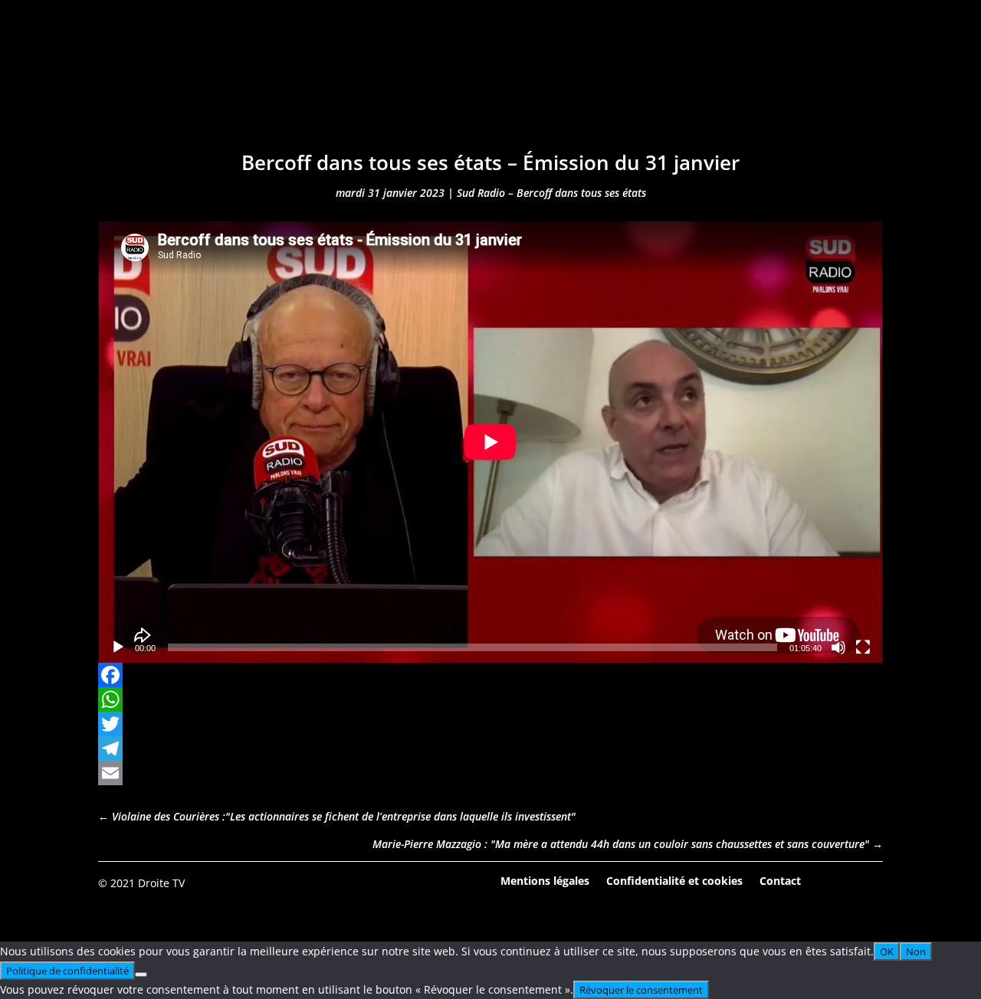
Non (916, 951)
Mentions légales (544, 879)
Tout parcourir (359, 90)
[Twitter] (490, 724)
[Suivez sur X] (870, 882)
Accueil (260, 90)
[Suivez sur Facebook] (828, 882)
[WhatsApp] (490, 699)
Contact (780, 879)
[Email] (490, 773)
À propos (689, 90)
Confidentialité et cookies (674, 879)
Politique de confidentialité (67, 971)
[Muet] (838, 647)
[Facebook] (490, 675)
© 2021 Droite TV (141, 883)
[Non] (141, 974)
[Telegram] (490, 748)
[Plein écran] (863, 647)
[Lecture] (118, 647)
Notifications (589, 90)
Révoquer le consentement (641, 990)
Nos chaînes (477, 90)
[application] (490, 442)
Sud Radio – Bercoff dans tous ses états (551, 192)
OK (887, 951)
